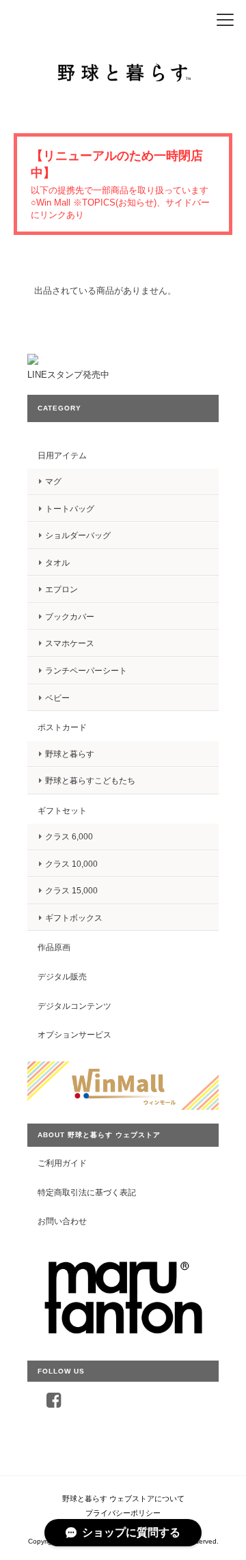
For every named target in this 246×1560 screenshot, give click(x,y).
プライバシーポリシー (123, 1513)
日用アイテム (62, 455)
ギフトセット (62, 810)
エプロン (61, 589)
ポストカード (62, 727)
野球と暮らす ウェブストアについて (123, 1498)
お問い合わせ (62, 1220)
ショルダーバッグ (78, 535)
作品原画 (54, 947)
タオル (57, 562)
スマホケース (69, 643)
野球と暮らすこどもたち (90, 780)
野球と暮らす (69, 753)
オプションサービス (74, 1034)
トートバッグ (69, 508)
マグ (53, 481)
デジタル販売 (62, 976)
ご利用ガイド (62, 1162)
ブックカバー (69, 616)
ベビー (57, 697)
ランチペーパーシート (86, 670)
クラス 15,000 (71, 890)
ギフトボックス (73, 917)
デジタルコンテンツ (74, 1005)
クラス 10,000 (71, 863)
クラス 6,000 (69, 836)
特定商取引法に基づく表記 (87, 1192)
